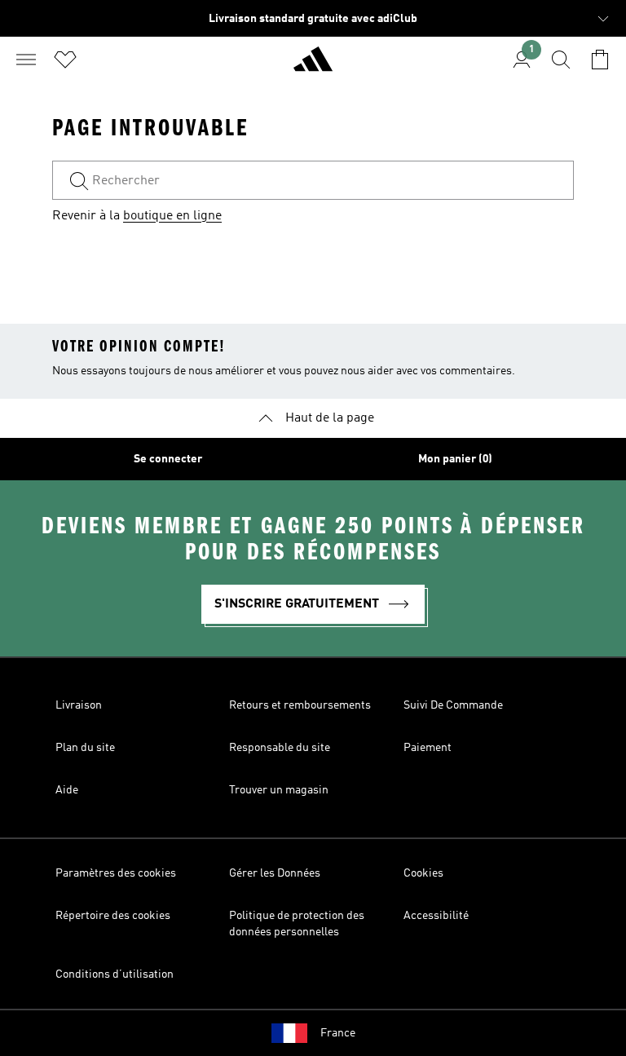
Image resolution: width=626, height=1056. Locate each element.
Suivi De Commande (453, 705)
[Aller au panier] (599, 59)
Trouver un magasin (278, 790)
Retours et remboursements (300, 705)
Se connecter (168, 459)
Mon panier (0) (455, 459)
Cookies (423, 873)
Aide (66, 790)
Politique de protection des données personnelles (296, 924)
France (337, 1033)
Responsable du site (279, 747)
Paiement (427, 747)
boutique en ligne (172, 216)
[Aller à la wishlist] (65, 59)
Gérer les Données (274, 873)
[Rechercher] (560, 59)
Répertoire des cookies (112, 915)
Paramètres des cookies (115, 873)
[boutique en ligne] (313, 66)
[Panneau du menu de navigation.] (26, 59)
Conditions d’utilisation (114, 974)
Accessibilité (436, 915)
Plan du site (85, 747)
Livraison (78, 705)
